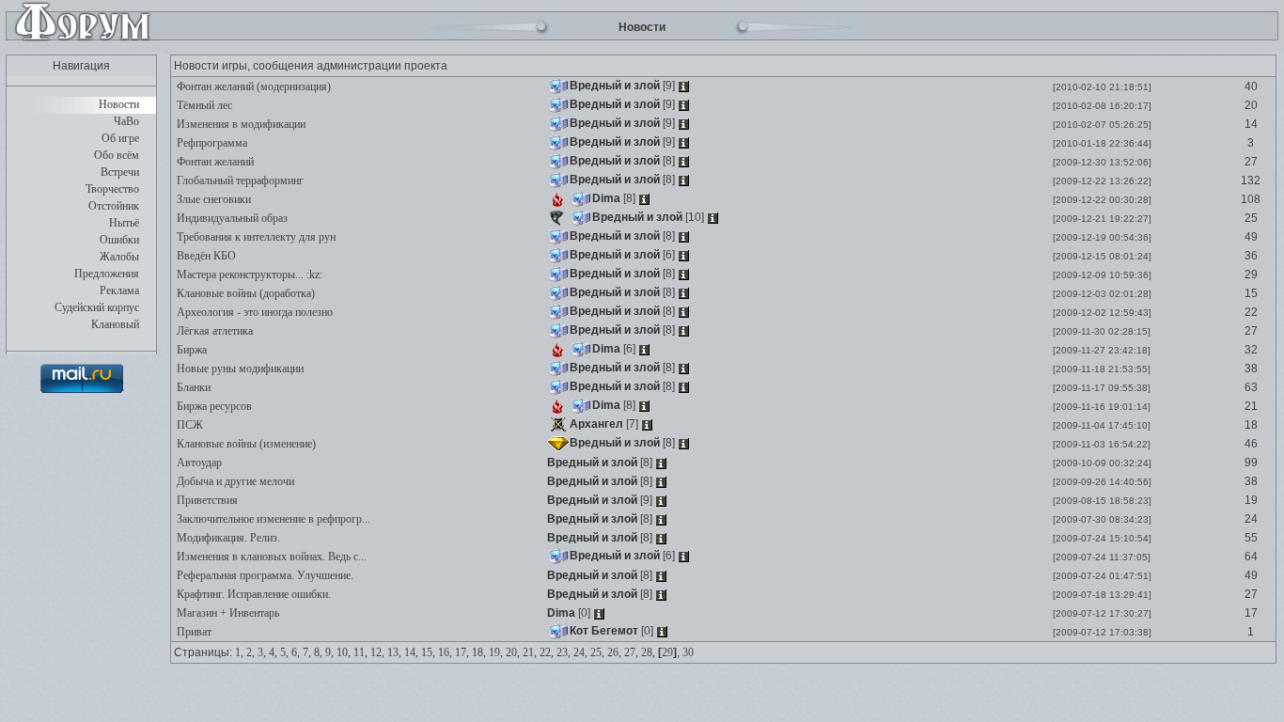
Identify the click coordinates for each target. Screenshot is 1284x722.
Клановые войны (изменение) (245, 443)
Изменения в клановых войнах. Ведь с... (270, 556)
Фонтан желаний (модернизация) (252, 86)
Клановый (115, 324)
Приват (192, 631)
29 (667, 652)
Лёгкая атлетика (213, 330)
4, (273, 652)
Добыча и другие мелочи (234, 481)
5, (284, 652)
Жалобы (119, 256)
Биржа (190, 349)
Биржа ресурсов (213, 406)
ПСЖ (188, 425)
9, (329, 652)
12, (377, 652)
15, (428, 652)
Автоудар (198, 462)
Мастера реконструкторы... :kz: (248, 274)
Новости (119, 104)
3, (262, 652)
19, (496, 652)
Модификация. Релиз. (227, 537)
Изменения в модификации (239, 124)
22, (547, 652)
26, (614, 652)
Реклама (119, 290)
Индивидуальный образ (231, 218)
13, (394, 652)
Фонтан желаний (214, 161)
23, (563, 652)
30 (688, 652)
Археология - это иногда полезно (253, 312)
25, (597, 652)
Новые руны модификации (239, 368)
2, (250, 652)
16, (445, 652)
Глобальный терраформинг (239, 180)
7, (307, 652)
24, (580, 652)
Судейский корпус (97, 307)
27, (631, 652)
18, (479, 652)
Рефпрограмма (210, 142)
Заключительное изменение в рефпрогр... (272, 519)
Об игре (120, 138)
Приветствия (206, 500)
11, (360, 652)
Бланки (192, 387)
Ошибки (119, 239)
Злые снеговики (212, 199)
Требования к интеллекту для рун (255, 236)
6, (295, 652)
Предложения (106, 273)
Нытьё (124, 222)
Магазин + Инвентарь (226, 613)
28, (648, 652)
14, (411, 652)
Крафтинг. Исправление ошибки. (252, 594)
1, (239, 652)
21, (530, 652)
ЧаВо (126, 121)
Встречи (120, 172)
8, (318, 652)
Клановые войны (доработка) (244, 293)
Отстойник (113, 205)
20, (513, 652)
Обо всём (116, 155)
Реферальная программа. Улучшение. (263, 575)
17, (462, 652)
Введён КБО (205, 255)
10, (344, 652)
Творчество (112, 189)
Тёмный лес (203, 105)
